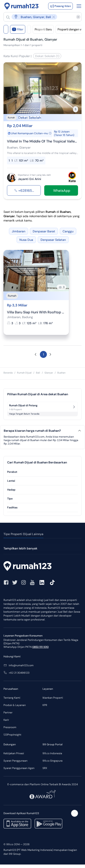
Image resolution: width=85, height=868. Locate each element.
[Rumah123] (21, 6)
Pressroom (9, 727)
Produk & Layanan (14, 705)
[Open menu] (79, 6)
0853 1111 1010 (40, 647)
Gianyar (48, 372)
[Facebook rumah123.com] (6, 582)
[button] (40, 16)
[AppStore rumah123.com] (17, 823)
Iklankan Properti (52, 697)
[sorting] (29, 29)
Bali (38, 372)
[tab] (42, 472)
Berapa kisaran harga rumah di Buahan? (32, 431)
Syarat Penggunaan (15, 760)
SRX (44, 768)
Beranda (8, 372)
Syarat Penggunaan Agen (18, 768)
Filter (18, 29)
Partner (7, 712)
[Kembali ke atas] (74, 813)
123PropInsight (12, 734)
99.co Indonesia (52, 753)
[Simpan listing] (75, 68)
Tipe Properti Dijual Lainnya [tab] (23, 534)
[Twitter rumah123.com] (14, 582)
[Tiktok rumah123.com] (52, 582)
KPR (44, 705)
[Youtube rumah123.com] (32, 582)
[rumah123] (42, 566)
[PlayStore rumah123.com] (48, 823)
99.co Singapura (52, 760)
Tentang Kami (11, 697)
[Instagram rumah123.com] (23, 582)
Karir (6, 720)
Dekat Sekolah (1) (47, 56)
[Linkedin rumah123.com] (41, 582)
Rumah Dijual (24, 372)
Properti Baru (43, 29)
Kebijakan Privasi (13, 753)
